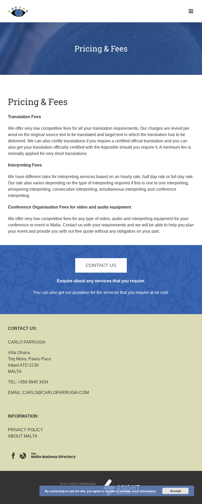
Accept (175, 491)
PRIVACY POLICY (25, 430)
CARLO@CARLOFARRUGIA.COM (56, 392)
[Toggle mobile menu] (191, 11)
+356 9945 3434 (33, 382)
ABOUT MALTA (22, 436)
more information (144, 491)
